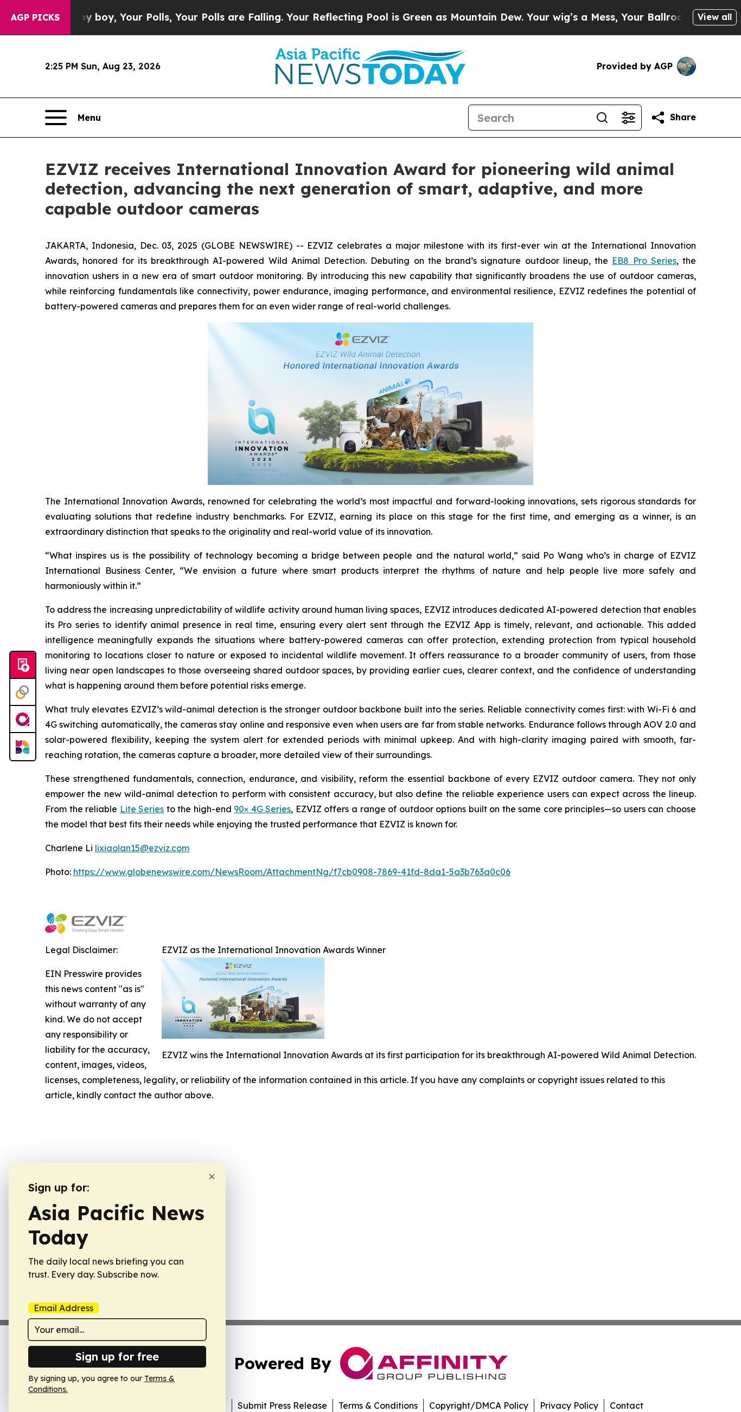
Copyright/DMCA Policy (478, 1405)
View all (715, 16)
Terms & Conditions (378, 1405)
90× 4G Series (262, 809)
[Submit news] (22, 665)
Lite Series (142, 809)
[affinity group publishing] (22, 719)
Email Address (63, 1308)
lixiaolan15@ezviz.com (142, 848)
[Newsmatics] (22, 746)
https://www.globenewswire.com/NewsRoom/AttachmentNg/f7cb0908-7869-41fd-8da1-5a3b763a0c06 (291, 871)
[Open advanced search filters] (628, 117)
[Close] (212, 1176)
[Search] (602, 117)
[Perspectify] (22, 692)
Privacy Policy (569, 1405)
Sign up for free (117, 1356)
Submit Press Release (282, 1405)
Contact (626, 1405)
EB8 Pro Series (644, 260)
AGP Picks (35, 17)
